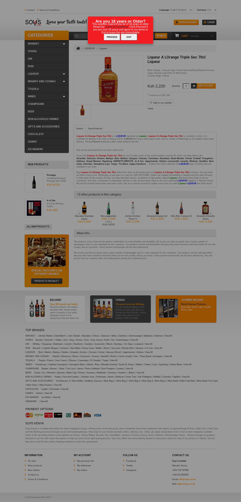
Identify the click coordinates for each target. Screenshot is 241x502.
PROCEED (112, 37)
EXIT (129, 37)
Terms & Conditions (116, 26)
